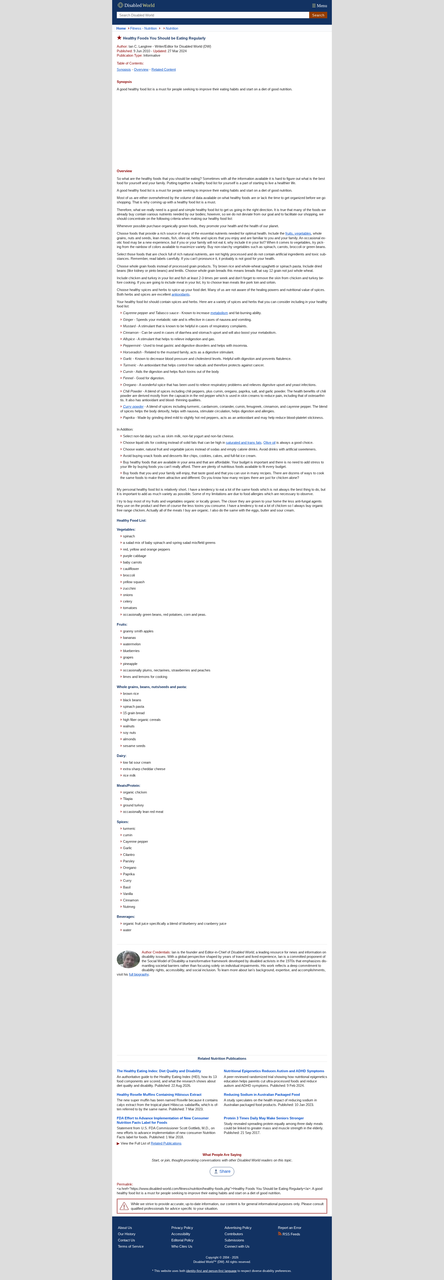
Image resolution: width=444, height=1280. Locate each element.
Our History (127, 1234)
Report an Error (289, 1228)
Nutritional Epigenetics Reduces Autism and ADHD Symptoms (274, 1071)
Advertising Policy (238, 1228)
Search (318, 15)
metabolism (219, 313)
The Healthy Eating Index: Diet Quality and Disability (159, 1071)
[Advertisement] (222, 130)
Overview (141, 69)
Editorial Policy (182, 1240)
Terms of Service (131, 1246)
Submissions (234, 1240)
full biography (139, 974)
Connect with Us (237, 1246)
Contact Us (126, 1240)
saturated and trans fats (244, 442)
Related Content (163, 69)
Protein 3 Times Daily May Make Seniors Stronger (264, 1118)
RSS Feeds (291, 1234)
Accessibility (180, 1234)
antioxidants (181, 294)
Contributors (234, 1234)
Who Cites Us (181, 1246)
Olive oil (269, 442)
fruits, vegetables (298, 233)
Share (225, 1171)
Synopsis (124, 69)
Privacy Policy (182, 1228)
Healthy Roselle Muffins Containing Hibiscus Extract (159, 1094)
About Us (125, 1228)
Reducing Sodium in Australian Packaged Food (262, 1094)
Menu (319, 5)
